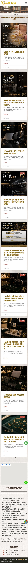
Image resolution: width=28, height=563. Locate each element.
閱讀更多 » (6, 63)
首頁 (11, 14)
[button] (26, 3)
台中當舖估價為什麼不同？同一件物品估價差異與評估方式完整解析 (14, 103)
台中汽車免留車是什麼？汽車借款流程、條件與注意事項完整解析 (14, 202)
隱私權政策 (21, 559)
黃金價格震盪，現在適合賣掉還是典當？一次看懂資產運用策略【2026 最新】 (14, 439)
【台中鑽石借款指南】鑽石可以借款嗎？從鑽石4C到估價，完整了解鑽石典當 (14, 298)
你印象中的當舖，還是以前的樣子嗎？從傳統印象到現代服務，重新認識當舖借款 (14, 253)
